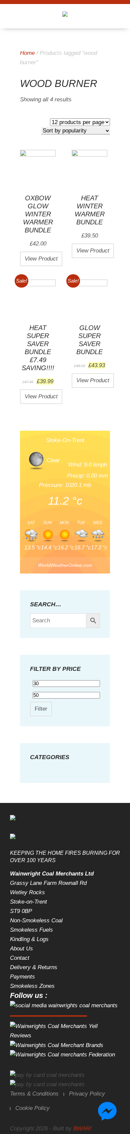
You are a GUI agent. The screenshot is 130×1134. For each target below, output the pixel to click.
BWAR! (82, 1128)
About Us (21, 948)
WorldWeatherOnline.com (65, 565)
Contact (19, 958)
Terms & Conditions (34, 1094)
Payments (22, 976)
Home (27, 53)
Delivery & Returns (33, 967)
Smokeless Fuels (31, 930)
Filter (41, 709)
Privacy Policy (87, 1094)
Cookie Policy (32, 1108)
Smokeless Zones (32, 986)
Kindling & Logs (29, 939)
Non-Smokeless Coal (36, 920)
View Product (41, 258)
